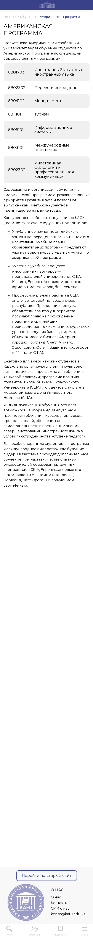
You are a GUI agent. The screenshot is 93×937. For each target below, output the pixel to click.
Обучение (28, 17)
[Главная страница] (47, 6)
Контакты (59, 903)
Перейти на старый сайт (46, 875)
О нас (56, 897)
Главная (9, 17)
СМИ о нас (60, 908)
